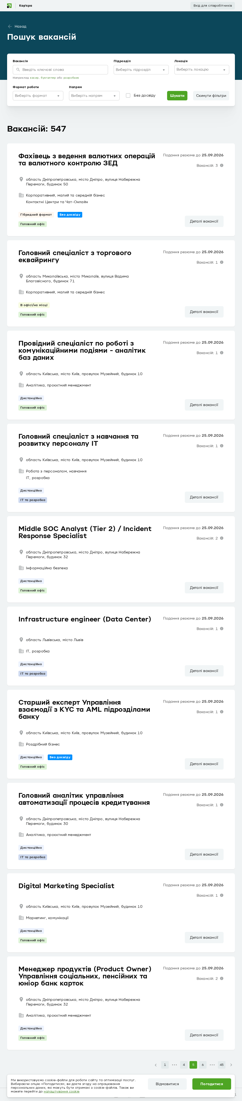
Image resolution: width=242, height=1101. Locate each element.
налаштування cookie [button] (62, 1091)
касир (34, 77)
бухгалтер (48, 77)
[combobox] (141, 69)
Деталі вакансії (204, 221)
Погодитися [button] (211, 1084)
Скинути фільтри (211, 96)
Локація (181, 61)
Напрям (75, 87)
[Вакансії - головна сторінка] (19, 6)
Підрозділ (122, 61)
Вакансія (20, 61)
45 (222, 1065)
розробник (71, 77)
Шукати (177, 96)
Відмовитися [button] (167, 1084)
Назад (20, 26)
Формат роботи (26, 87)
